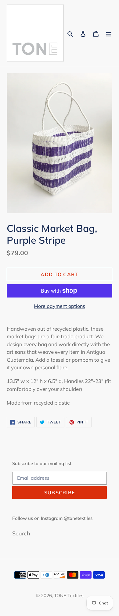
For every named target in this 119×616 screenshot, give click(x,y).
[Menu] (108, 33)
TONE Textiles (68, 595)
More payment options (59, 306)
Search (21, 533)
